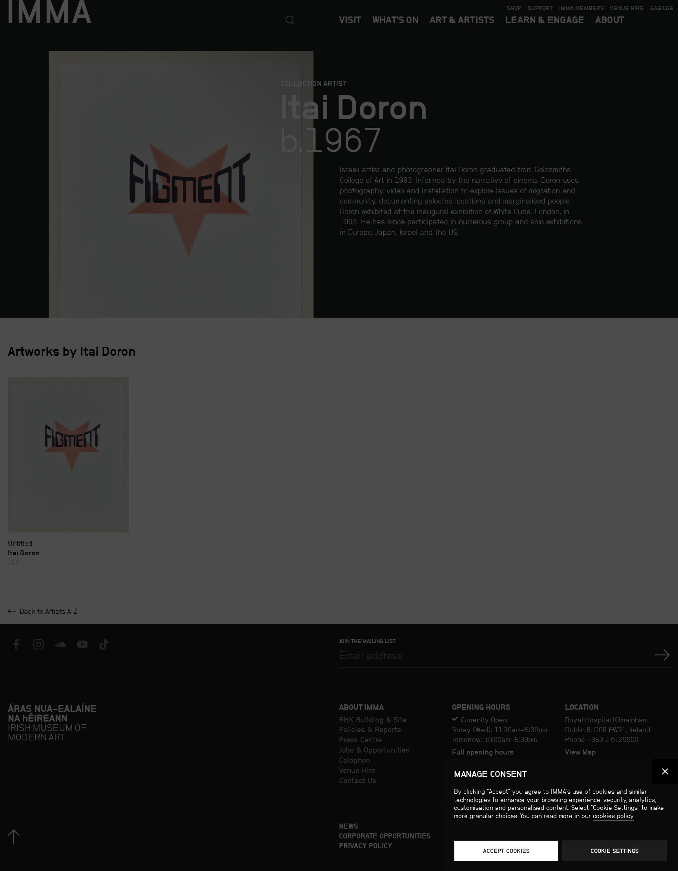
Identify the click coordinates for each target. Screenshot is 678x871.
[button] (665, 771)
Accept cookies (506, 850)
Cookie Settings (615, 850)
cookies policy (613, 816)
